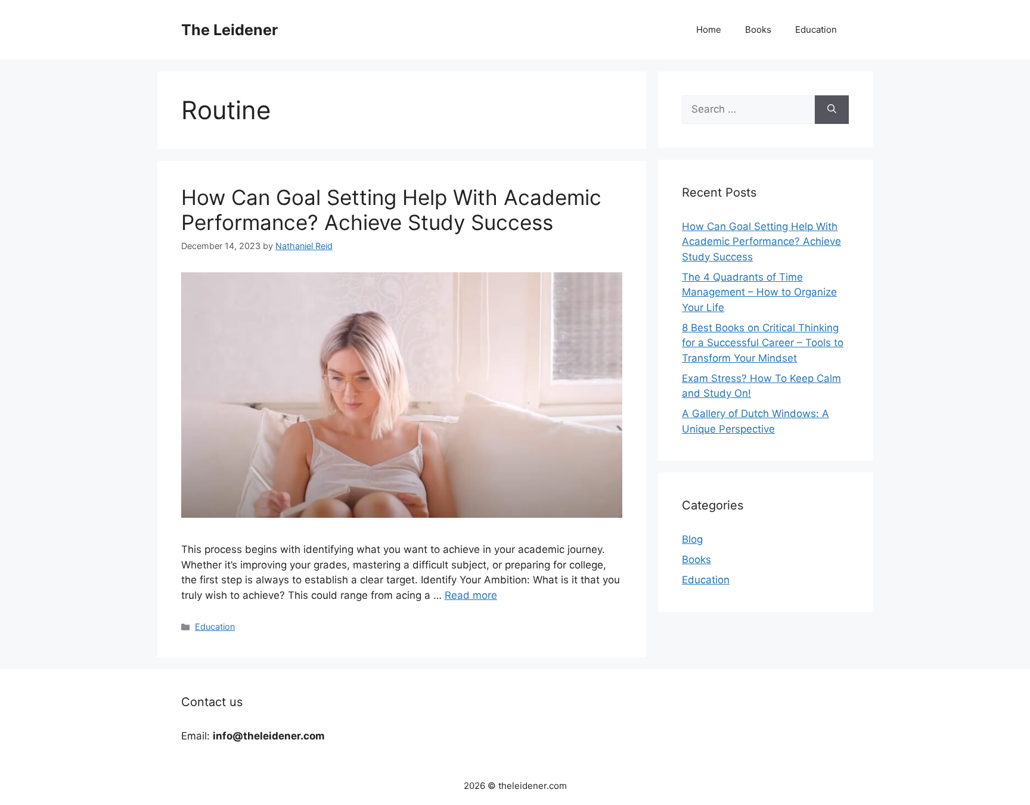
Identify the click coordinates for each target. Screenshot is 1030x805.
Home (708, 29)
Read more (471, 595)
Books (758, 29)
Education (816, 29)
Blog (692, 539)
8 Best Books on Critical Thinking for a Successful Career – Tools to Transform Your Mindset (762, 343)
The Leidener (229, 30)
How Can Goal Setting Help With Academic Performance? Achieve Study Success (391, 210)
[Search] (832, 109)
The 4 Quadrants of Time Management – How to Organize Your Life (759, 292)
